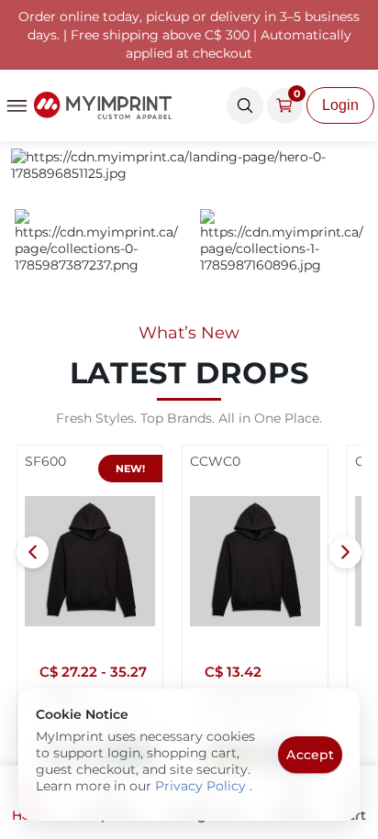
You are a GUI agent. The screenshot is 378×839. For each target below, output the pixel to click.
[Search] (245, 105)
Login (340, 105)
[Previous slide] (33, 552)
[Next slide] (345, 552)
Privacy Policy (202, 786)
